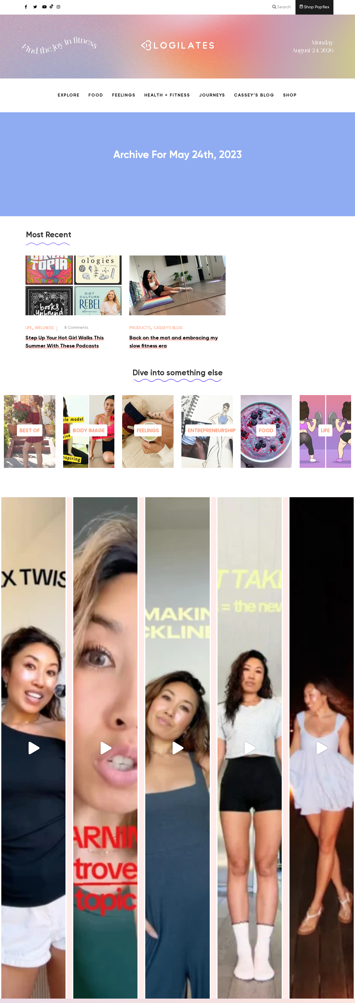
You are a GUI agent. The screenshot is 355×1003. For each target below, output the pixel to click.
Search (283, 7)
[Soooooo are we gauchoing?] (105, 748)
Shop (290, 95)
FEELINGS (148, 430)
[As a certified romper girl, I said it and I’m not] (250, 748)
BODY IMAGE (89, 430)
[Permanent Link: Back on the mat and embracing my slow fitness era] (177, 314)
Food (96, 95)
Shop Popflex (316, 7)
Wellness (44, 328)
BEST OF (29, 430)
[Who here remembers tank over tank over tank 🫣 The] (33, 748)
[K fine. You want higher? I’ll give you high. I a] (177, 748)
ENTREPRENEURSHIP (212, 430)
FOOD (266, 430)
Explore (69, 95)
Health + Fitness (167, 95)
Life (28, 328)
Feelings (124, 95)
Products (140, 328)
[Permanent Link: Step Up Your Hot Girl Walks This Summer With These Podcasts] (73, 314)
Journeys (212, 95)
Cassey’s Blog (254, 95)
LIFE (325, 430)
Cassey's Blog (168, 328)
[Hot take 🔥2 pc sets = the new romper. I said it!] (322, 748)
